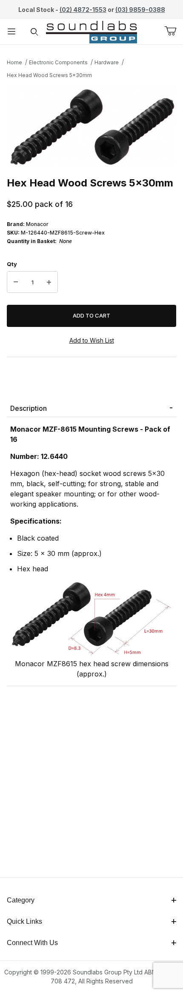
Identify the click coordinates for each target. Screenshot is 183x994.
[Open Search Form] (34, 31)
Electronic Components (58, 62)
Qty (12, 264)
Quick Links (24, 921)
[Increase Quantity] (48, 282)
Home (14, 62)
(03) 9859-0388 (140, 9)
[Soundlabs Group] (91, 30)
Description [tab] (28, 408)
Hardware (106, 62)
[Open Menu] (11, 31)
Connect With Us (32, 942)
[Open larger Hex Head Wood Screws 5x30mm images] (91, 126)
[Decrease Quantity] (15, 282)
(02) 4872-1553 (83, 9)
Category (20, 900)
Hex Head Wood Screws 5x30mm (49, 75)
